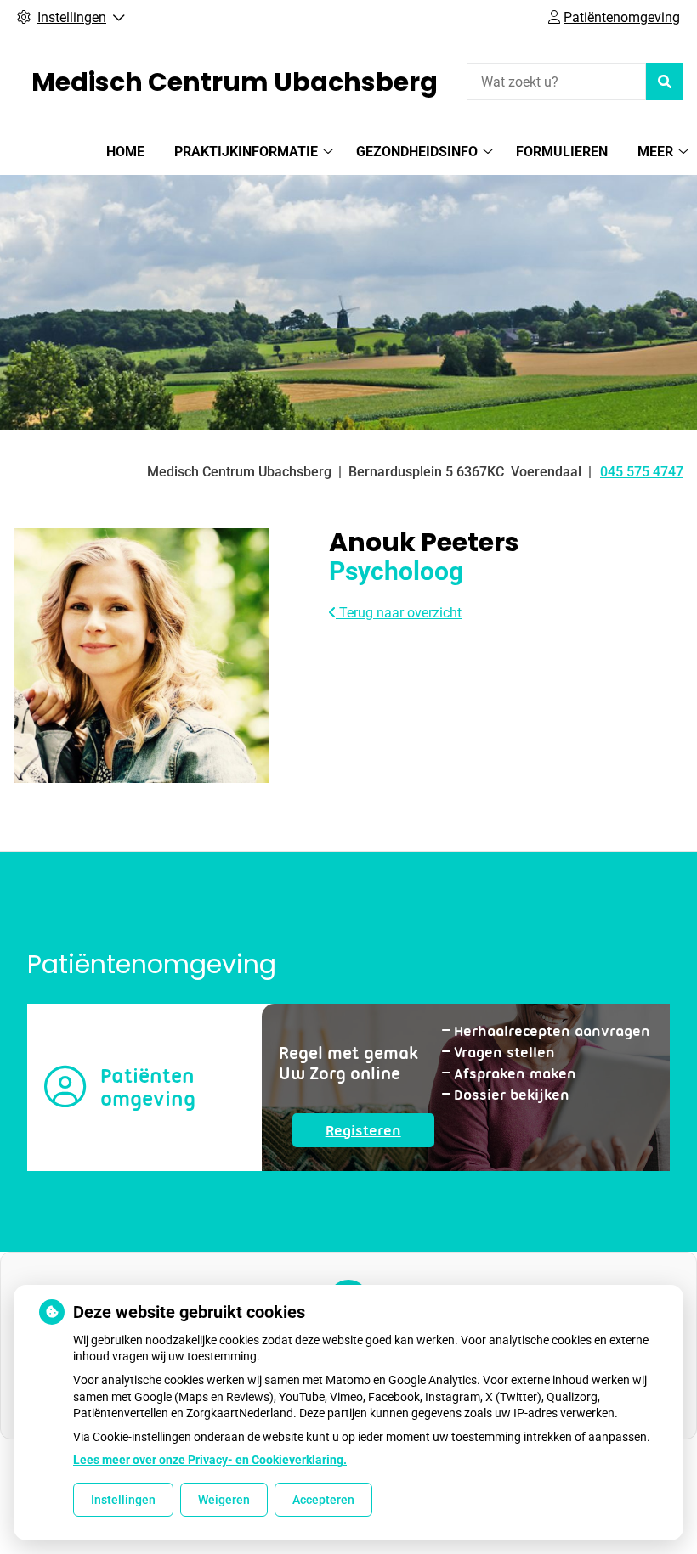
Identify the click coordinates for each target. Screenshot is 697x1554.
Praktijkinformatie (246, 152)
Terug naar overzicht (399, 613)
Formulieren (562, 152)
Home (125, 152)
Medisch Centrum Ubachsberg (234, 82)
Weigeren (224, 1499)
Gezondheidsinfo (417, 152)
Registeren (380, 1134)
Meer (655, 152)
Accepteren (323, 1499)
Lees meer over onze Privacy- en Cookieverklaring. (210, 1460)
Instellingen (123, 1499)
